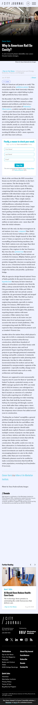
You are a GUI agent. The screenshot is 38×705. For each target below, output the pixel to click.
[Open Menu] (34, 3)
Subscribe (23, 659)
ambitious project (22, 87)
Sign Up (19, 165)
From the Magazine (8, 657)
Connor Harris (6, 41)
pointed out (19, 251)
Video (4, 665)
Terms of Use (6, 684)
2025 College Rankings (10, 667)
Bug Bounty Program (9, 687)
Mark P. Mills (8, 589)
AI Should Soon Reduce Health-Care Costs (17, 593)
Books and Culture (8, 662)
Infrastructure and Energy (25, 71)
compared (22, 231)
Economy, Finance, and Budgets (13, 73)
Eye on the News (11, 607)
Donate (6, 493)
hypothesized (6, 281)
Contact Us (24, 667)
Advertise (5, 677)
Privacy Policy (30, 168)
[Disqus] (19, 533)
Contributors (24, 655)
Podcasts (5, 660)
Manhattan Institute (9, 679)
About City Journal (26, 651)
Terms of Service (18, 170)
